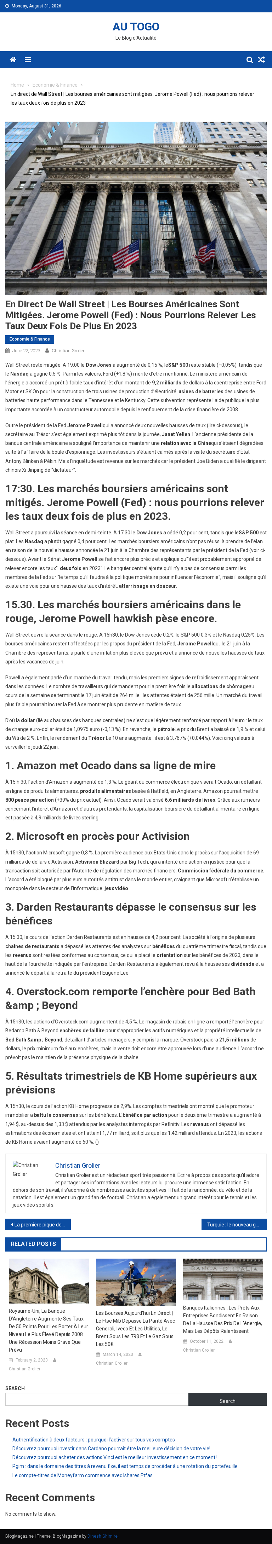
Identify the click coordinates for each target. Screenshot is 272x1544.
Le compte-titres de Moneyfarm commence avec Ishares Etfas (82, 1475)
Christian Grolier (68, 350)
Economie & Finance (30, 339)
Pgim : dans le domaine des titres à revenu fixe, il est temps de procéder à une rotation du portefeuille (125, 1466)
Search (15, 1388)
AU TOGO (136, 26)
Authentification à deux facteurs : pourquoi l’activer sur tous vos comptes (93, 1440)
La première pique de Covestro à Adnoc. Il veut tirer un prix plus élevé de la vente (43, 1224)
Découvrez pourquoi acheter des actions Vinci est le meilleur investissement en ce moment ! (114, 1457)
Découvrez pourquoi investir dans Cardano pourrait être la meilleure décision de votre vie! (111, 1448)
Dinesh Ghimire (102, 1536)
